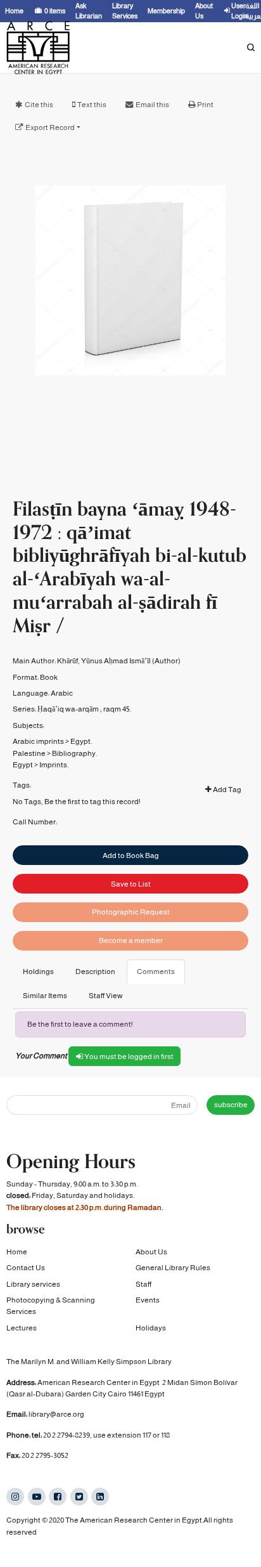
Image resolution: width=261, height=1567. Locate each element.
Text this (91, 104)
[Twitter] (79, 1496)
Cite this (39, 104)
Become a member (131, 940)
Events (148, 1300)
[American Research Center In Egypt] (38, 47)
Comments (156, 971)
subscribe (231, 1104)
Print (205, 104)
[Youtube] (37, 1496)
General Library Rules (173, 1267)
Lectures (21, 1327)
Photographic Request (131, 911)
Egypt (23, 764)
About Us (151, 1251)
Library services (33, 1284)
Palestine (29, 753)
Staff (143, 1284)
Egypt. (81, 741)
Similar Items (45, 995)
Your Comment (41, 1055)
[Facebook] (58, 1496)
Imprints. (53, 764)
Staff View (106, 995)
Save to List (131, 884)
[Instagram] (15, 1496)
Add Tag (226, 789)
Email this (152, 104)
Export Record (50, 127)
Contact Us (25, 1267)
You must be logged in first (128, 1056)
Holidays (151, 1327)
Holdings (38, 971)
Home (16, 1251)
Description (95, 971)
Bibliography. (74, 753)
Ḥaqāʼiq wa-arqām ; (69, 709)
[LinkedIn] (100, 1496)
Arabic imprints (38, 741)
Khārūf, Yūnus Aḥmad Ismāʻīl (104, 660)
